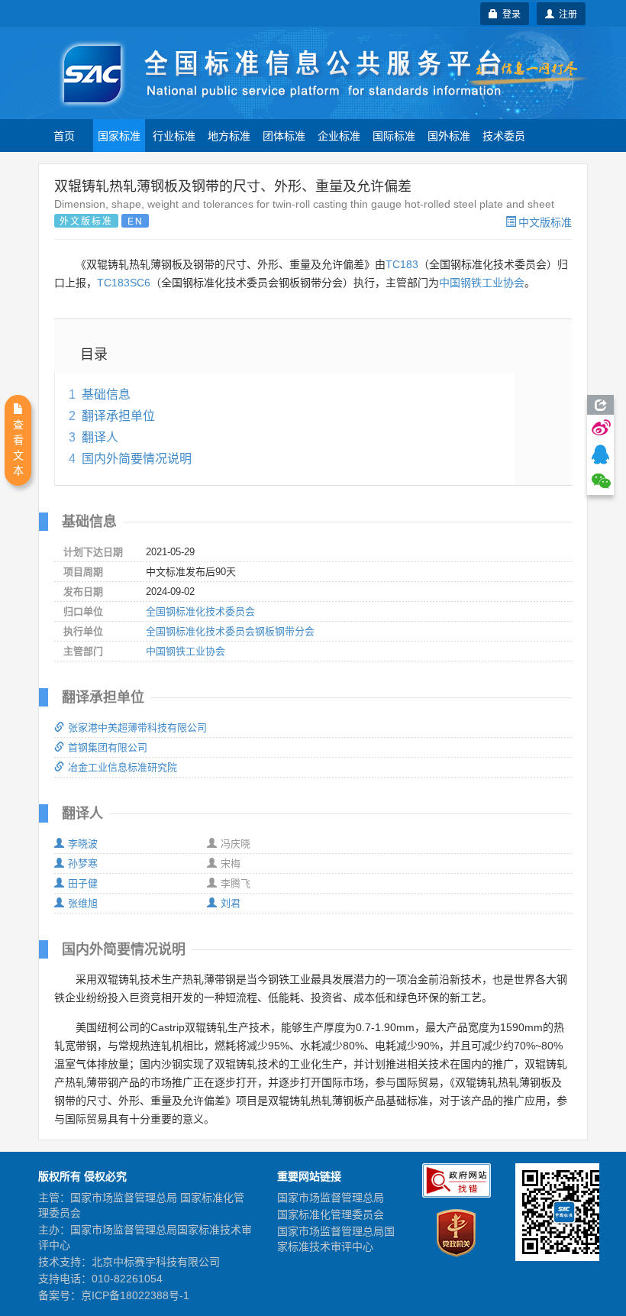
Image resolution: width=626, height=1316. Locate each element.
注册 (565, 13)
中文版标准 (545, 221)
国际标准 (394, 135)
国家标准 (119, 135)
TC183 (402, 264)
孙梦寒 (83, 863)
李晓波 (83, 843)
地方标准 (229, 135)
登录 (509, 13)
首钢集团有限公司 (107, 747)
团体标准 (284, 135)
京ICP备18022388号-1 (135, 1295)
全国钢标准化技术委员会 (200, 611)
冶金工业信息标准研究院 (122, 767)
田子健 (83, 883)
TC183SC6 (123, 282)
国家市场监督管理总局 (330, 1198)
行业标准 (174, 135)
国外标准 (449, 135)
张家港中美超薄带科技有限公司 (137, 727)
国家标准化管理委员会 (330, 1214)
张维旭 (83, 903)
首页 (64, 135)
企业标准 (339, 135)
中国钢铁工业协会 (481, 282)
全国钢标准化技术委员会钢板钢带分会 (230, 631)
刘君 (230, 903)
